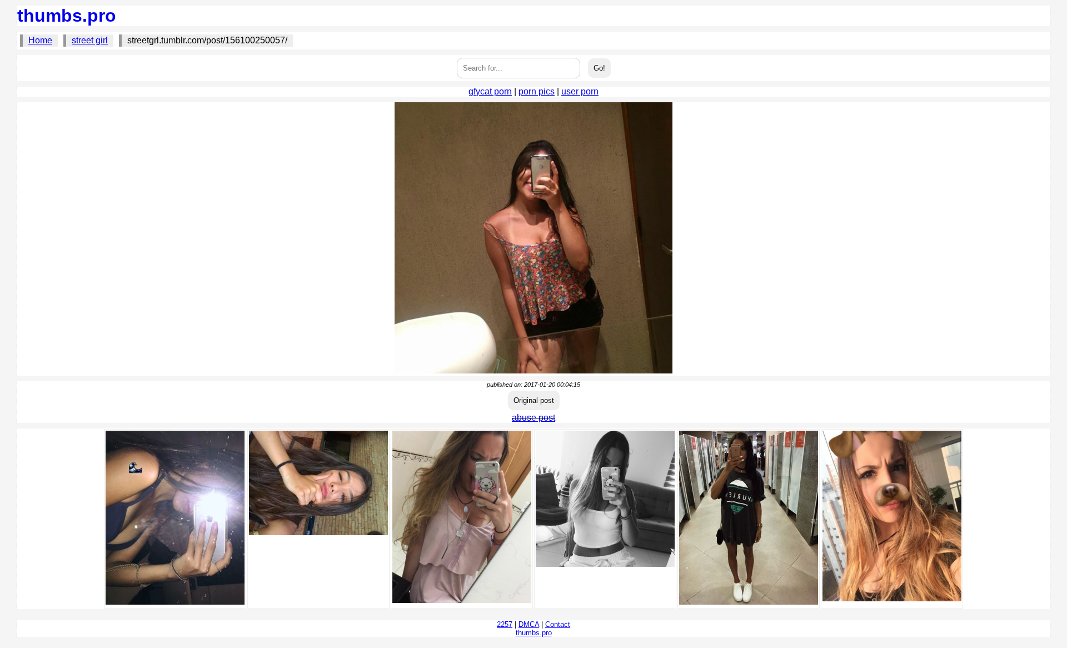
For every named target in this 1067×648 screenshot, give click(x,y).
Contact (557, 624)
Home (40, 40)
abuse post (533, 417)
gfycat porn (490, 91)
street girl (90, 40)
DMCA (528, 624)
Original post (533, 400)
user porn (580, 91)
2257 (504, 624)
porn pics (536, 91)
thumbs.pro (66, 16)
